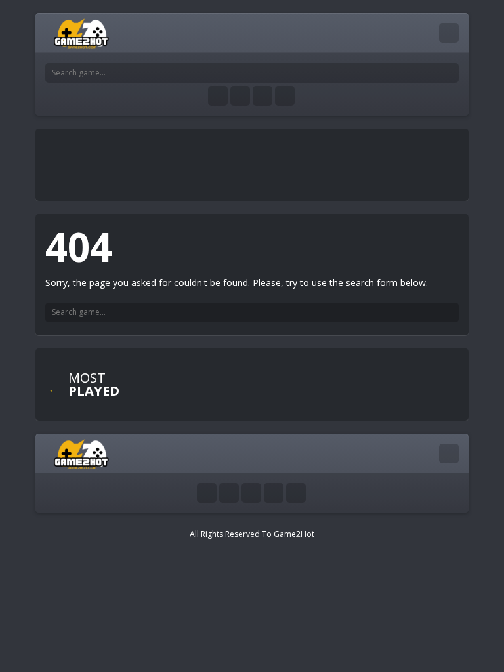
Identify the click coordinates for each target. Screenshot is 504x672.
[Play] (219, 371)
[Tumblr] (240, 96)
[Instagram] (262, 96)
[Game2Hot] (82, 32)
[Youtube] (218, 96)
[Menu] (449, 33)
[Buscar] (448, 312)
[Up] (296, 493)
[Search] (448, 72)
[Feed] (285, 96)
